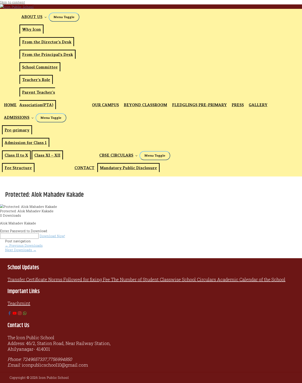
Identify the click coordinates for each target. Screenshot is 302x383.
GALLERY (258, 105)
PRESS (238, 105)
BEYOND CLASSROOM (145, 105)
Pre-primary (17, 130)
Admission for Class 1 (26, 142)
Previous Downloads (24, 245)
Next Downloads (20, 250)
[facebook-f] (9, 313)
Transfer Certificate (27, 279)
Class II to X (16, 155)
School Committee (40, 67)
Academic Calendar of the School (251, 279)
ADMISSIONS (16, 117)
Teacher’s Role (36, 80)
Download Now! (52, 236)
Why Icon (31, 29)
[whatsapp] (25, 313)
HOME (10, 105)
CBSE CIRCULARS (116, 155)
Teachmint (19, 303)
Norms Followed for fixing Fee (79, 279)
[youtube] (15, 313)
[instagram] (20, 313)
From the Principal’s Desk (47, 54)
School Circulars (199, 279)
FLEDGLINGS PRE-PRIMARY (199, 105)
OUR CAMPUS (105, 105)
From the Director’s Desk (46, 42)
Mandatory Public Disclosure (128, 168)
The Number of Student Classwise (146, 279)
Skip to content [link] (12, 2)
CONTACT (84, 168)
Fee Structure (18, 168)
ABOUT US (31, 17)
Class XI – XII (47, 155)
